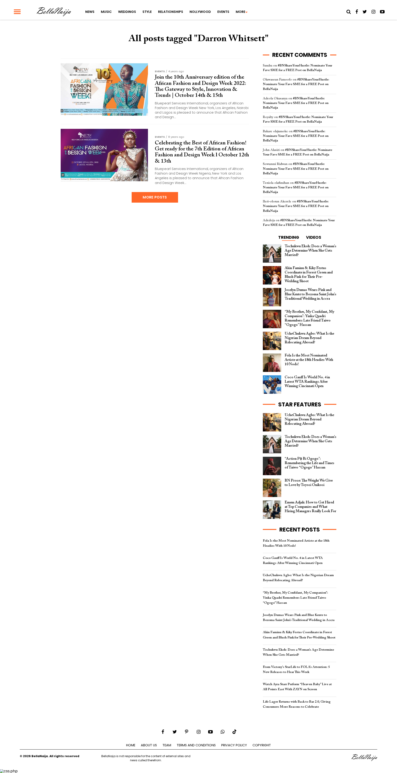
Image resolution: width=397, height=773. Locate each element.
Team (166, 745)
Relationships (170, 11)
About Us (149, 745)
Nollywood (200, 11)
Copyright (261, 745)
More (240, 11)
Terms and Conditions (196, 745)
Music (106, 11)
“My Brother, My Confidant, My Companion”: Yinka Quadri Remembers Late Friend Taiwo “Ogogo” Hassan (295, 598)
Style (147, 11)
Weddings (127, 11)
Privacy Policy (234, 745)
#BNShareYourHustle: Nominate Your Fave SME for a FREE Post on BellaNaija (296, 84)
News (89, 11)
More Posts (155, 197)
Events (223, 11)
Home (130, 745)
